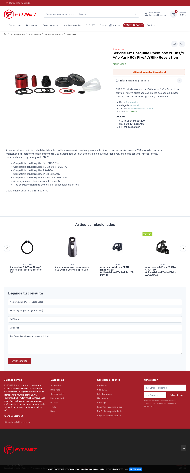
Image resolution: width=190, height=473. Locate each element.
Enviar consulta (19, 361)
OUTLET (90, 25)
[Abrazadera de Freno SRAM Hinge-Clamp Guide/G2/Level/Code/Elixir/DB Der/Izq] (117, 247)
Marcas (117, 25)
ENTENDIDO (135, 469)
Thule (103, 25)
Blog (52, 411)
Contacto (152, 25)
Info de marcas (104, 394)
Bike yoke (27, 264)
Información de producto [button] (134, 80)
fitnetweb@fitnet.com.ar (18, 422)
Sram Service (35, 34)
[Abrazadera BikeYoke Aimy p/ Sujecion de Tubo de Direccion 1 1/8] (27, 247)
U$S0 (182, 14)
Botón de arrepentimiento (109, 411)
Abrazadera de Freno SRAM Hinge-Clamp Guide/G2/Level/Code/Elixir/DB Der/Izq (117, 271)
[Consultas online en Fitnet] (183, 448)
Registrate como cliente (109, 415)
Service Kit (71, 34)
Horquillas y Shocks (54, 34)
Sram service (132, 102)
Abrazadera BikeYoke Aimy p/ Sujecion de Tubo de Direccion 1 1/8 (26, 270)
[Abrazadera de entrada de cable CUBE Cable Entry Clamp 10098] (72, 247)
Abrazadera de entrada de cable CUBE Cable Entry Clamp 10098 (72, 268)
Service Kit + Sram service (140, 108)
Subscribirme (176, 395)
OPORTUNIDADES (133, 25)
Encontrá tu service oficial (109, 407)
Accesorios (15, 25)
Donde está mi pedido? (20, 3)
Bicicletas (31, 25)
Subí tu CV (102, 390)
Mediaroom (102, 398)
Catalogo (101, 403)
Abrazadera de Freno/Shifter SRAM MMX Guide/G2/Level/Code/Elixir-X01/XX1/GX (160, 271)
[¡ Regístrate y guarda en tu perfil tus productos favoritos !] (182, 44)
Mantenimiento (72, 25)
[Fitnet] (20, 14)
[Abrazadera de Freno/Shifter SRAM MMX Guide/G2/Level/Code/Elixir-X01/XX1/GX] (162, 247)
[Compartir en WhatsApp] (174, 44)
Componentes (50, 25)
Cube (72, 264)
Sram (117, 264)
